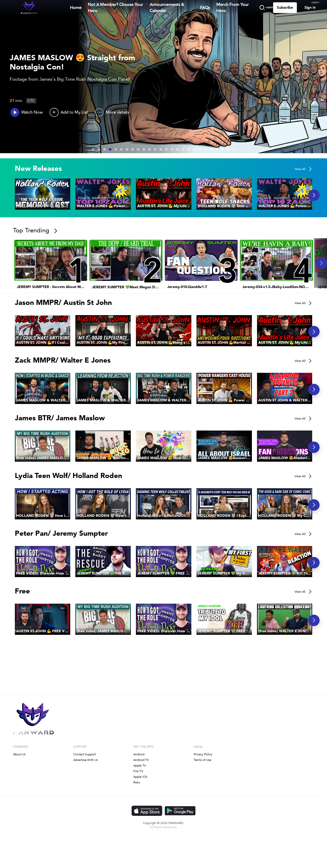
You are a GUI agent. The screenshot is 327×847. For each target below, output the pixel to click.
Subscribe (285, 7)
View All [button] (300, 169)
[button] (42, 194)
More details (117, 112)
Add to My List (74, 112)
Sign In (310, 7)
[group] (42, 194)
